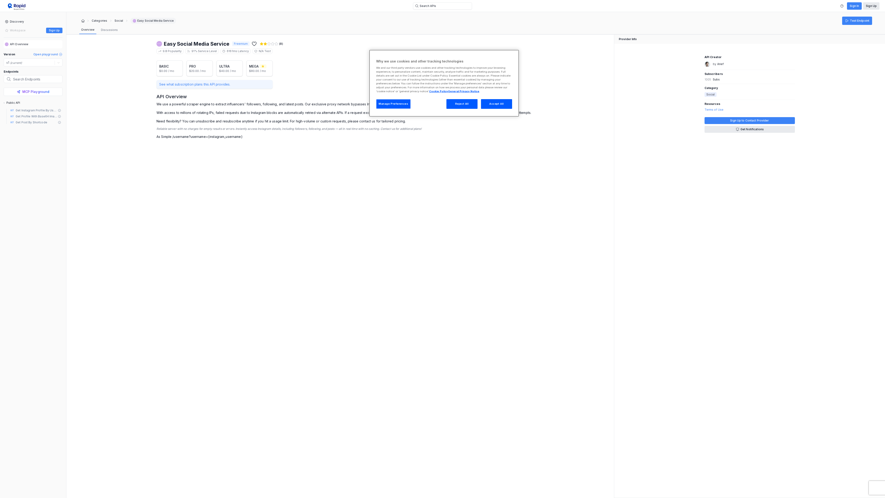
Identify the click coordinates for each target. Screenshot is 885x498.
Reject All (462, 103)
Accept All (496, 103)
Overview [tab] (87, 29)
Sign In (854, 6)
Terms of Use (714, 109)
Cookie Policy (438, 91)
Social (119, 20)
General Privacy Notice (463, 91)
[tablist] (99, 30)
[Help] (842, 6)
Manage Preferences (393, 103)
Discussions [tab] (109, 30)
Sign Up (871, 6)
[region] (444, 83)
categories (99, 20)
